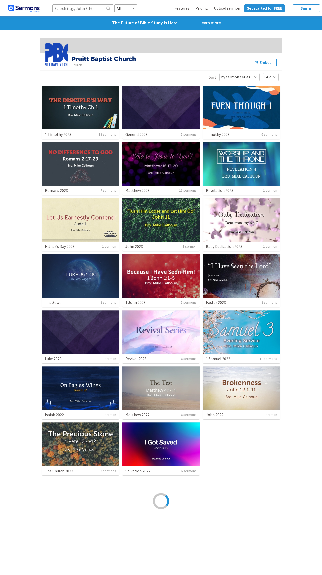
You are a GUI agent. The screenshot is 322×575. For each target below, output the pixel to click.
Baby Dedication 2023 (224, 246)
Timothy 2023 (218, 134)
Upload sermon (227, 8)
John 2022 (214, 414)
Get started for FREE (264, 8)
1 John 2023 (135, 302)
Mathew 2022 (217, 526)
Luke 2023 (53, 358)
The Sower (54, 302)
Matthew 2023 (137, 190)
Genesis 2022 (56, 526)
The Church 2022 (59, 470)
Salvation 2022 (137, 470)
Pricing (201, 8)
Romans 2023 (56, 190)
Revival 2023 (135, 358)
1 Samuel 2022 (218, 358)
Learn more (210, 23)
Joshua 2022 (135, 526)
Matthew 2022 (137, 414)
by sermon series (235, 76)
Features (181, 8)
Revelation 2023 (219, 190)
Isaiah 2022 (54, 414)
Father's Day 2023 (60, 246)
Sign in (306, 8)
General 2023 (136, 134)
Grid (267, 76)
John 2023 (134, 246)
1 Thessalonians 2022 (224, 470)
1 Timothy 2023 (58, 134)
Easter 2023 (216, 302)
